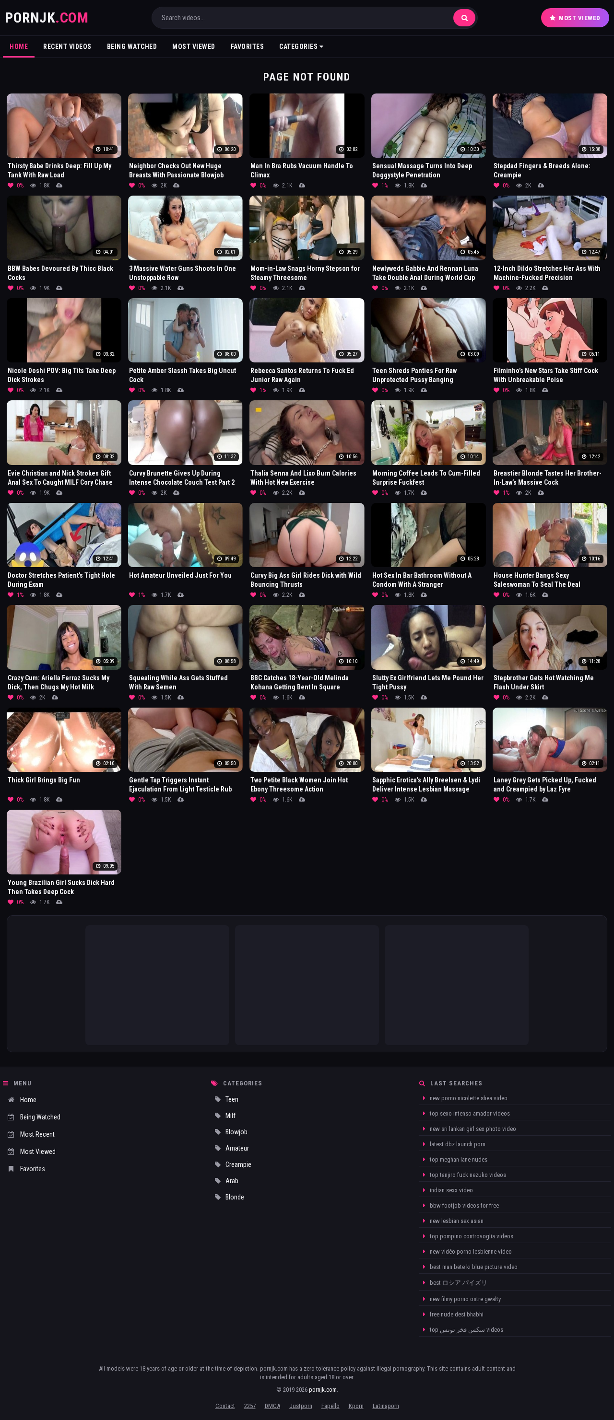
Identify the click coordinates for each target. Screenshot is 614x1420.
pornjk (46, 17)
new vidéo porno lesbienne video (470, 1251)
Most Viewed (580, 18)
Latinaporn (386, 1405)
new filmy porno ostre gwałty (464, 1299)
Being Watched (132, 46)
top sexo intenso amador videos (469, 1113)
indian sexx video (450, 1190)
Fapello (330, 1405)
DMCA (272, 1405)
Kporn (356, 1405)
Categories (299, 46)
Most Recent (37, 1134)
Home (19, 46)
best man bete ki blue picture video (473, 1266)
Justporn (300, 1405)
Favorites (247, 46)
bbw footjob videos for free (463, 1205)
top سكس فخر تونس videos (465, 1329)
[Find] (464, 17)
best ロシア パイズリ (457, 1282)
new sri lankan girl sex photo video (472, 1128)
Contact (225, 1405)
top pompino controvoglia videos (470, 1236)
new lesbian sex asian (456, 1220)
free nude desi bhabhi (456, 1314)
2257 (250, 1405)
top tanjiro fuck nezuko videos (467, 1174)
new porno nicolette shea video (468, 1098)
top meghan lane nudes (457, 1159)
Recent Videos (67, 46)
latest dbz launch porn (456, 1144)
